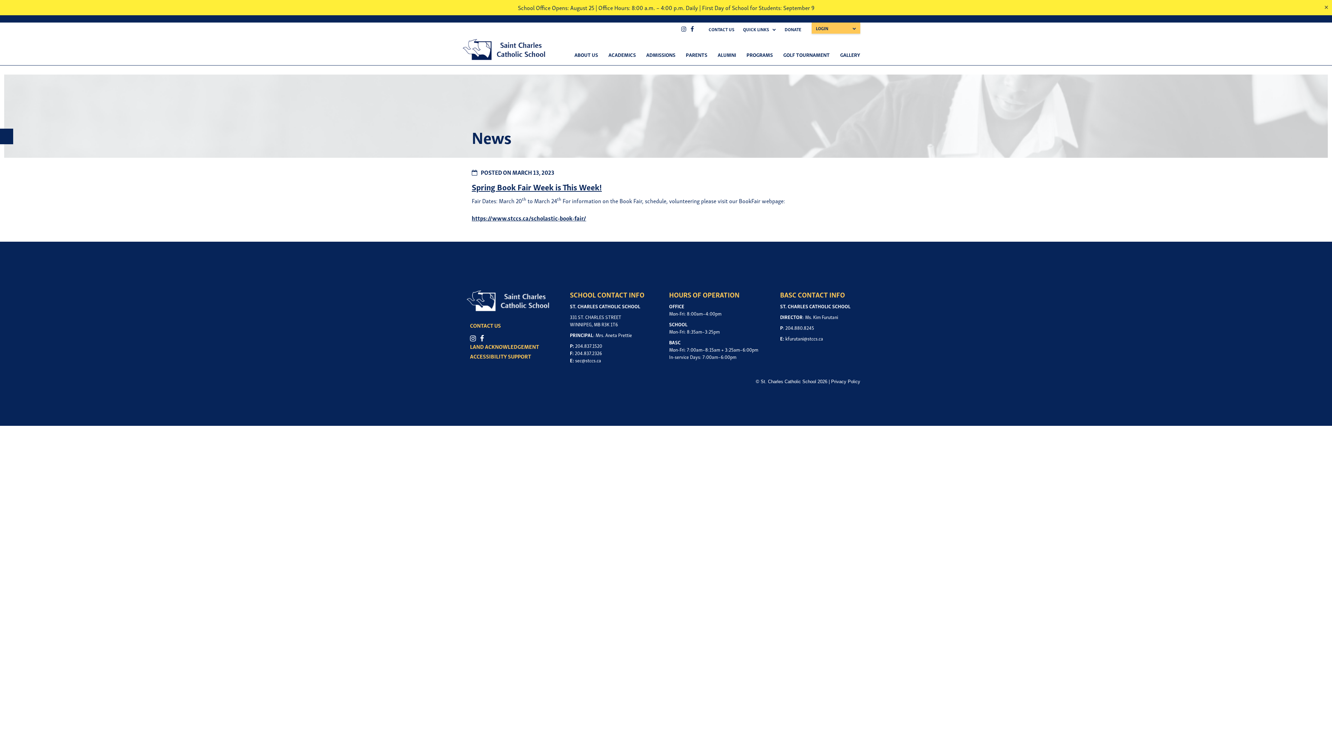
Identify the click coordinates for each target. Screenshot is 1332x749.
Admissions (660, 54)
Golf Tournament (806, 54)
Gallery (850, 54)
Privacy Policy (845, 381)
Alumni (727, 54)
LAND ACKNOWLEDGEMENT (504, 346)
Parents (696, 54)
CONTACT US (485, 325)
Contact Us (721, 29)
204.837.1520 (588, 346)
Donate (793, 29)
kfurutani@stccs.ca (804, 338)
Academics (622, 54)
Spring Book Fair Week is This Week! (537, 186)
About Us (586, 54)
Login (822, 28)
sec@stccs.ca (588, 360)
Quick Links (756, 29)
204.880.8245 (799, 328)
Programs (759, 54)
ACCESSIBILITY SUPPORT (500, 356)
